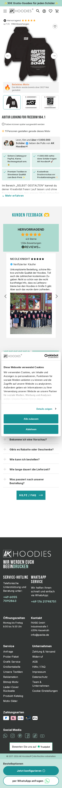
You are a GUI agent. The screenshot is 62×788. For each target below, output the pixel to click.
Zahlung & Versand (43, 651)
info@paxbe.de (40, 634)
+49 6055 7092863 (10, 599)
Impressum (39, 671)
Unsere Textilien (13, 671)
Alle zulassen (31, 419)
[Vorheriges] (8, 56)
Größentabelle (11, 666)
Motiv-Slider (10, 701)
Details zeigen (44, 408)
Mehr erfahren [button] (14, 195)
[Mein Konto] (44, 11)
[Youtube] (42, 735)
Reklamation (10, 676)
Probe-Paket (11, 656)
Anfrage (8, 651)
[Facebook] (27, 735)
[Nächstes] (54, 56)
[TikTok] (35, 735)
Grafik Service (11, 661)
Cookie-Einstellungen (45, 690)
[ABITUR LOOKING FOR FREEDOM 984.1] (31, 54)
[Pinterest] (20, 735)
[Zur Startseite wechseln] (21, 11)
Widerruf (37, 656)
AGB (35, 661)
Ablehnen (31, 429)
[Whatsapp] (5, 735)
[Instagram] (12, 735)
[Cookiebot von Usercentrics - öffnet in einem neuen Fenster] (44, 356)
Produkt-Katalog (13, 695)
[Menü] (5, 11)
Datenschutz (40, 676)
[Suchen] (38, 11)
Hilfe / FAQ (38, 666)
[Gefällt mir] (55, 26)
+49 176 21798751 (43, 601)
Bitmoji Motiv (10, 682)
